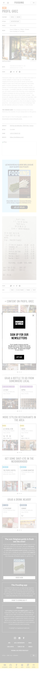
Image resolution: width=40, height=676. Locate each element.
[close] (33, 315)
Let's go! (19, 357)
